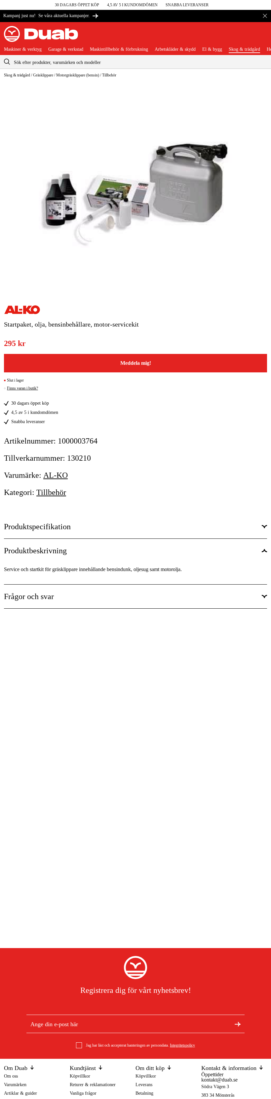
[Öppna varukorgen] (261, 36)
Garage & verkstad (65, 49)
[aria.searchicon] (7, 62)
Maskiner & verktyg (23, 49)
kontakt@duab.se (219, 1080)
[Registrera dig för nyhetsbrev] (238, 1024)
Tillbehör (109, 75)
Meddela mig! (135, 363)
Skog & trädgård (244, 49)
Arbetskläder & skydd (175, 49)
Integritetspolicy (182, 1045)
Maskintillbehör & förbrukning (119, 49)
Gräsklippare (43, 75)
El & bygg (212, 49)
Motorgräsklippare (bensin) (77, 75)
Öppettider (212, 1074)
